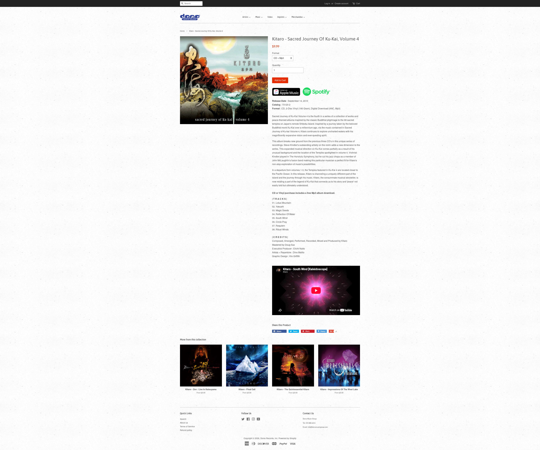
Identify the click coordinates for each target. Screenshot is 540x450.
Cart (358, 3)
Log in (327, 3)
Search (183, 419)
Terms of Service (187, 426)
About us (184, 422)
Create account (341, 3)
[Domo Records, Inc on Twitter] (243, 419)
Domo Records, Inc (268, 438)
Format (275, 53)
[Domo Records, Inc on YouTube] (258, 419)
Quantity (276, 65)
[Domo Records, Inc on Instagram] (253, 419)
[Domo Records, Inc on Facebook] (248, 419)
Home (182, 31)
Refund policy (186, 430)
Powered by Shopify (287, 438)
